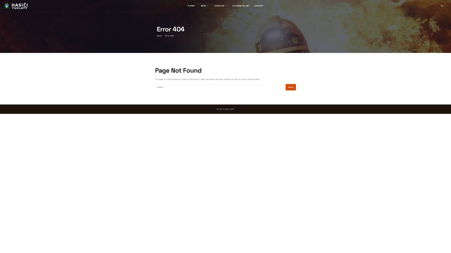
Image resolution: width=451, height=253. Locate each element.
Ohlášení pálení (240, 6)
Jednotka (219, 6)
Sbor (203, 6)
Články (191, 6)
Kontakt (259, 6)
